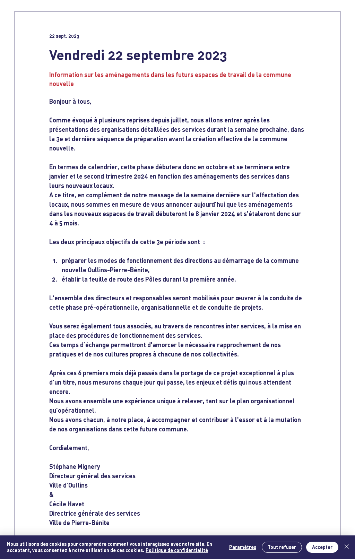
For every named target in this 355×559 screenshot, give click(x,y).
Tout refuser (282, 547)
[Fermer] (347, 547)
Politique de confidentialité (177, 550)
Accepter (322, 547)
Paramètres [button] (242, 547)
